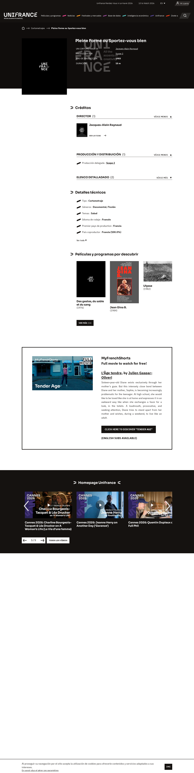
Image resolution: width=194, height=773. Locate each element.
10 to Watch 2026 (146, 3)
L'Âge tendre (111, 373)
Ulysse (147, 286)
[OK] (168, 766)
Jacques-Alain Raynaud (127, 48)
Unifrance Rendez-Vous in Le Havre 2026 (115, 3)
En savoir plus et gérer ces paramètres (40, 770)
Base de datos (114, 15)
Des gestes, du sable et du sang (90, 303)
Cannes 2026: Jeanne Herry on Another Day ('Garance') (94, 524)
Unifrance (159, 15)
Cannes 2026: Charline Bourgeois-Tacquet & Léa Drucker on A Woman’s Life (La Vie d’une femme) (45, 526)
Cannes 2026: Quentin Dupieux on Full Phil (148, 524)
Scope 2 (119, 53)
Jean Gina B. (118, 307)
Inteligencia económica (137, 15)
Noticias (71, 15)
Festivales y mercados (91, 15)
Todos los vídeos (58, 540)
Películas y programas (51, 15)
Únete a (174, 15)
